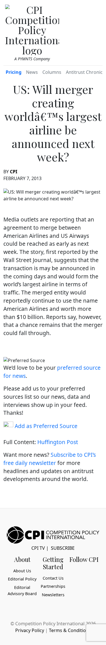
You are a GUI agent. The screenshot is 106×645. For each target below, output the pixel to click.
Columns (51, 72)
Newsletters (53, 594)
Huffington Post (57, 442)
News (32, 72)
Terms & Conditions (70, 630)
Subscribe (63, 548)
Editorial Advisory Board (22, 590)
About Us (22, 570)
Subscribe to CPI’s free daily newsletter (49, 459)
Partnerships (53, 586)
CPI (13, 172)
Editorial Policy (22, 579)
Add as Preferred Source (45, 426)
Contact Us (53, 578)
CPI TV (38, 548)
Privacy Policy (29, 630)
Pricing (13, 72)
